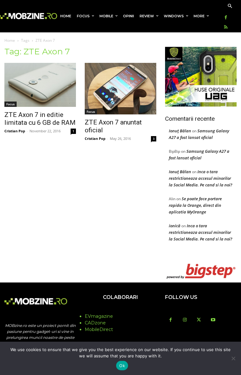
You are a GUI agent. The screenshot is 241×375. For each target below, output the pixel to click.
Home (9, 40)
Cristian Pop (14, 131)
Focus (10, 104)
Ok (122, 365)
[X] (198, 320)
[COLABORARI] (120, 309)
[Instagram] (184, 320)
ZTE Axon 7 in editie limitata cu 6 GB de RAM (40, 118)
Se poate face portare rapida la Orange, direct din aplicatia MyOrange (195, 205)
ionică (174, 226)
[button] (229, 6)
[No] (233, 358)
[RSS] (225, 27)
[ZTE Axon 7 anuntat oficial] (120, 89)
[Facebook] (225, 17)
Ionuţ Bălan (180, 131)
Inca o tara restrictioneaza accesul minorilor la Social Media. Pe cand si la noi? (200, 178)
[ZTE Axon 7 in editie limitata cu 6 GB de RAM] (40, 85)
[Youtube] (212, 320)
